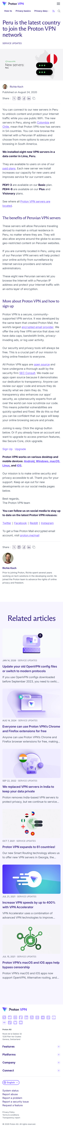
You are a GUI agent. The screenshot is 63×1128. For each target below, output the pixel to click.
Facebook (20, 523)
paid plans (9, 168)
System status (10, 1090)
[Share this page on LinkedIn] (29, 98)
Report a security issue (15, 1101)
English (11, 1082)
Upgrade (20, 449)
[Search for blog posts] (59, 11)
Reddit (34, 523)
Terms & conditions (10, 1115)
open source (42, 364)
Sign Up (7, 449)
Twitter (6, 523)
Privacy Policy (8, 1112)
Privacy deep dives (44, 11)
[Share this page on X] (14, 98)
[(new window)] (4, 1017)
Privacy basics (23, 11)
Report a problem (12, 1097)
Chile (5, 126)
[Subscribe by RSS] (53, 11)
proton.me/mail (29, 535)
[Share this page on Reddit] (19, 98)
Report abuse (10, 1094)
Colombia (43, 122)
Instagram (47, 523)
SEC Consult (27, 373)
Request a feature (12, 1105)
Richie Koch (16, 86)
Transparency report (11, 1117)
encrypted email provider (38, 327)
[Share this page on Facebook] (24, 98)
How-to (8, 11)
